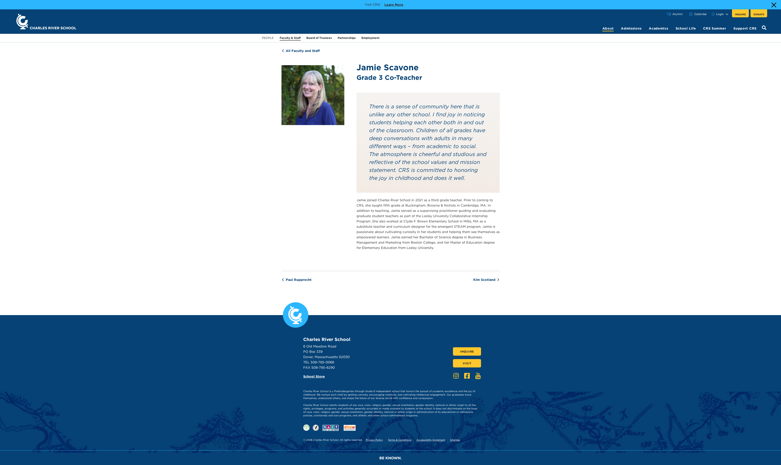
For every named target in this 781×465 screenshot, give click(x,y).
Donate (759, 14)
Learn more (393, 5)
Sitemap (455, 439)
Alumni (677, 14)
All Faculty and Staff (303, 51)
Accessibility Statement (431, 439)
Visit (467, 363)
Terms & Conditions (399, 439)
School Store (314, 376)
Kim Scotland (484, 280)
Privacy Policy (374, 439)
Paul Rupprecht (299, 280)
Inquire (740, 14)
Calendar (700, 14)
